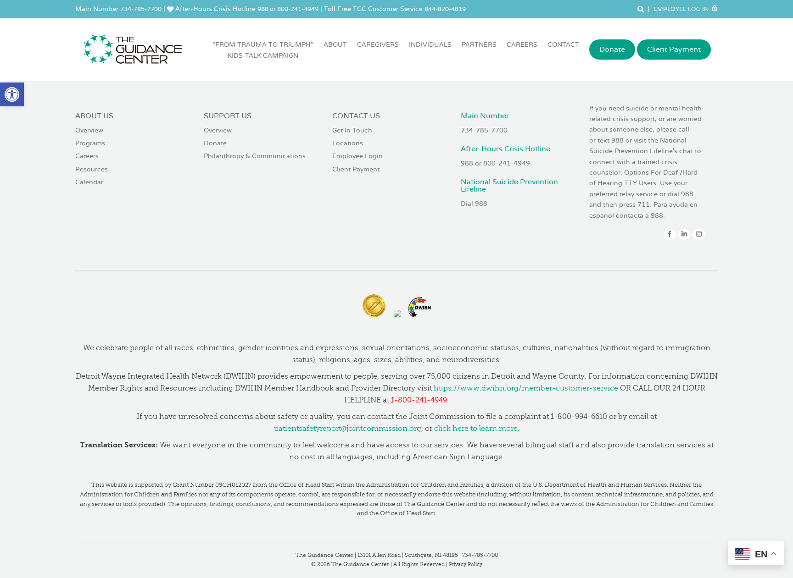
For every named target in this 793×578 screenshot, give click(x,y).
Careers (522, 45)
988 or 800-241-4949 (287, 9)
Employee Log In (681, 9)
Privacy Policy (465, 564)
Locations (347, 143)
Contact (563, 45)
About (335, 45)
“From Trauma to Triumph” (262, 50)
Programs (90, 143)
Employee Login (357, 156)
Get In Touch (352, 130)
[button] (12, 94)
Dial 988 (474, 204)
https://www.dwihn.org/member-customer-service (526, 388)
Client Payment (674, 49)
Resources (91, 169)
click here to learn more (476, 428)
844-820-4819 (445, 9)
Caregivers (378, 45)
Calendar (89, 182)
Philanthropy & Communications (255, 156)
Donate (612, 49)
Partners (479, 45)
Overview (89, 130)
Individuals (430, 45)
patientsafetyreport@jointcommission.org (347, 428)
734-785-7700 (141, 9)
